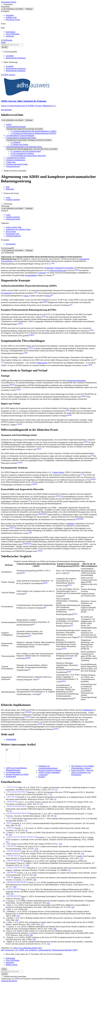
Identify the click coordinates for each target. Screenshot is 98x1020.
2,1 (11, 792)
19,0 (8, 877)
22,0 (8, 896)
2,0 (8, 792)
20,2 (15, 882)
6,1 (11, 813)
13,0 (8, 846)
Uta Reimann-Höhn (13, 772)
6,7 (26, 813)
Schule (26, 296)
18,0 (8, 872)
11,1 (12, 837)
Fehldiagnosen (88, 710)
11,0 (8, 837)
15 (32, 335)
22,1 (12, 896)
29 (26, 544)
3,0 (8, 796)
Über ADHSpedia (12, 960)
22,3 (18, 896)
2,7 (26, 792)
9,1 (11, 827)
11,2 (15, 837)
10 (46, 302)
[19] (34, 880)
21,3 (18, 889)
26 (10, 528)
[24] (72, 907)
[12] (60, 844)
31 (38, 550)
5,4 (18, 806)
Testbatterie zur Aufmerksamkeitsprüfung (48, 767)
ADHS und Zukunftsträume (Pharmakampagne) (16, 769)
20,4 (22, 882)
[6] (55, 816)
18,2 (15, 872)
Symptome (42, 273)
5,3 (16, 806)
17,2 (15, 867)
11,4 (22, 837)
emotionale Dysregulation (64, 268)
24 (45, 514)
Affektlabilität (11, 739)
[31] (48, 944)
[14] (82, 853)
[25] (18, 916)
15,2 (15, 855)
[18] (34, 875)
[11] (7, 842)
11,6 (28, 837)
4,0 (8, 801)
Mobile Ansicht (11, 965)
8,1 (11, 823)
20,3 (18, 882)
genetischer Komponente (76, 380)
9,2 (13, 827)
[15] (81, 858)
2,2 (13, 792)
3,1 (11, 796)
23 (42, 514)
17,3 (18, 867)
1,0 (8, 787)
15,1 (12, 855)
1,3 (16, 787)
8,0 (8, 823)
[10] (10, 835)
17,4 (22, 867)
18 (91, 365)
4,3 (16, 801)
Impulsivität (49, 268)
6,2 (13, 813)
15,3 (18, 855)
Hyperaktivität (6, 293)
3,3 (16, 796)
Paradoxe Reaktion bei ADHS (17, 774)
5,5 (21, 806)
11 (19, 323)
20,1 (12, 882)
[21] (12, 894)
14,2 (15, 851)
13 (92, 330)
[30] (34, 939)
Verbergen (29, 9)
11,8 (35, 837)
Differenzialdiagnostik (58, 271)
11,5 (25, 837)
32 (41, 550)
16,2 (15, 860)
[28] (54, 929)
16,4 (22, 860)
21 (85, 396)
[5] (11, 811)
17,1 (12, 867)
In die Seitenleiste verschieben (12, 9)
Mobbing (71, 524)
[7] (25, 821)
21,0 (8, 889)
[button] (2, 4)
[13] (36, 849)
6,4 (18, 813)
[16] (27, 865)
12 (21, 323)
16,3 (18, 860)
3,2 (13, 796)
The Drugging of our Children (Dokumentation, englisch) (82, 767)
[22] (22, 899)
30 (29, 544)
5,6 (23, 806)
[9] (26, 830)
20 (82, 396)
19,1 (12, 877)
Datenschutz (10, 958)
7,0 (8, 818)
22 (86, 442)
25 (82, 519)
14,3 (18, 851)
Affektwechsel (41, 363)
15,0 (8, 855)
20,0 (8, 882)
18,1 (12, 872)
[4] (41, 804)
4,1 (11, 801)
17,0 (8, 867)
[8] (19, 825)
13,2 (15, 846)
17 (2, 362)
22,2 (15, 896)
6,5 (21, 813)
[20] (14, 887)
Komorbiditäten (31, 275)
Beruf (48, 296)
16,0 (8, 860)
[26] (16, 920)
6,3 (16, 813)
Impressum (10, 962)
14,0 (8, 851)
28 (30, 532)
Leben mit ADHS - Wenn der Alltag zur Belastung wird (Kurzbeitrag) (82, 772)
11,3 (18, 837)
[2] (51, 794)
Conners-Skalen (58, 472)
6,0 (8, 813)
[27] (42, 924)
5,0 (8, 806)
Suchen (4, 47)
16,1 (12, 860)
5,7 (26, 806)
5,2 (13, 806)
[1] (56, 790)
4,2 (13, 801)
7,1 (11, 818)
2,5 (21, 792)
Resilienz (41, 777)
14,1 (12, 851)
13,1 (12, 846)
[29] (31, 935)
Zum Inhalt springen (8, 2)
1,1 (11, 787)
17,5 (25, 867)
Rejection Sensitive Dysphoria (49, 770)
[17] (69, 870)
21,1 (12, 889)
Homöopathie (11, 777)
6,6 (23, 813)
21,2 (15, 889)
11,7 (32, 837)
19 (12, 385)
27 (13, 528)
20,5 (25, 882)
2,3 (16, 792)
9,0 (8, 827)
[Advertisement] (49, 1002)
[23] (48, 903)
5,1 (11, 806)
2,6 (23, 792)
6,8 (28, 813)
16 (31, 348)
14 (30, 335)
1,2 (13, 787)
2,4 (18, 792)
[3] (55, 799)
